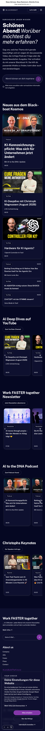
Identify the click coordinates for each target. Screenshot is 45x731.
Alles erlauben (27, 713)
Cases (5, 658)
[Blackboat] (10, 9)
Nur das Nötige (27, 719)
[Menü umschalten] (41, 10)
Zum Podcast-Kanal (12, 472)
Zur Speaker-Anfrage (12, 549)
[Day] (4, 727)
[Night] (11, 727)
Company (6, 652)
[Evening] (7, 727)
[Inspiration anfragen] (38, 79)
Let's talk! (33, 10)
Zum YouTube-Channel (13, 329)
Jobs (4, 655)
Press (5, 661)
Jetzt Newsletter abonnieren (15, 403)
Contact (5, 664)
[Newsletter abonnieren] (39, 637)
